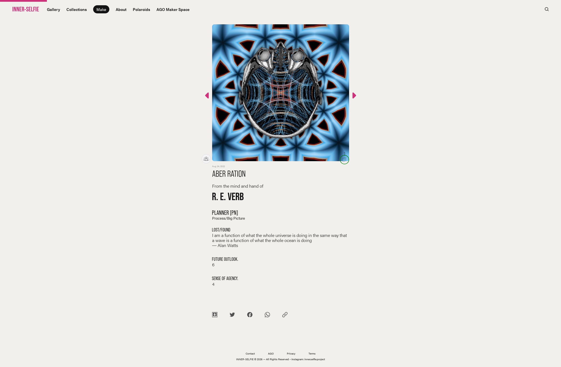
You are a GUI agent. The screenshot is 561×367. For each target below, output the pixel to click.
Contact (250, 353)
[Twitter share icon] (232, 315)
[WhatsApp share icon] (267, 315)
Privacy (291, 353)
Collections (76, 9)
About (121, 9)
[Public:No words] (207, 96)
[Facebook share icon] (249, 315)
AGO (271, 353)
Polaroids (141, 9)
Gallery (53, 9)
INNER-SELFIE (25, 9)
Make (101, 9)
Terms (312, 353)
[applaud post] (344, 159)
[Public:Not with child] (353, 96)
